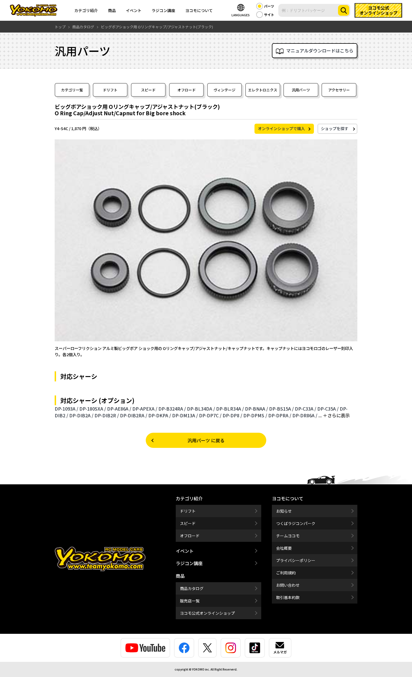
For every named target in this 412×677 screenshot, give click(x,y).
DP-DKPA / (159, 415)
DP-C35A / (328, 408)
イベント (134, 10)
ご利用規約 (286, 572)
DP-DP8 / (232, 415)
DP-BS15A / (281, 408)
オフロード (186, 90)
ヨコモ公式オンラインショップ (207, 613)
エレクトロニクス (262, 90)
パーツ (269, 6)
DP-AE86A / (119, 408)
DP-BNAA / (256, 408)
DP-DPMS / (255, 415)
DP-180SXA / (92, 408)
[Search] (343, 10)
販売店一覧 (190, 601)
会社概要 (284, 548)
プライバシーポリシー (295, 560)
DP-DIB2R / (106, 415)
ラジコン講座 (163, 10)
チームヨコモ (288, 535)
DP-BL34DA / (201, 408)
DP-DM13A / (185, 415)
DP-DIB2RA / (133, 415)
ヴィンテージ (224, 90)
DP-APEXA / (144, 408)
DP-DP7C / (210, 415)
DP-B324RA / (172, 408)
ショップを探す (334, 128)
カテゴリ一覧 (72, 90)
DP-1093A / (66, 408)
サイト (269, 14)
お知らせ (284, 511)
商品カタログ (191, 588)
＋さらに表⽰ (336, 415)
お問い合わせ (288, 585)
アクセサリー (339, 90)
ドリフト (110, 90)
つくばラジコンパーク (295, 523)
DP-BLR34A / (230, 408)
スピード (148, 90)
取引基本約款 (288, 597)
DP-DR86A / (304, 415)
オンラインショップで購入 (281, 128)
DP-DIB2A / (81, 415)
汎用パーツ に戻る (206, 440)
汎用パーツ (301, 90)
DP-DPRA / (279, 415)
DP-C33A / (305, 408)
